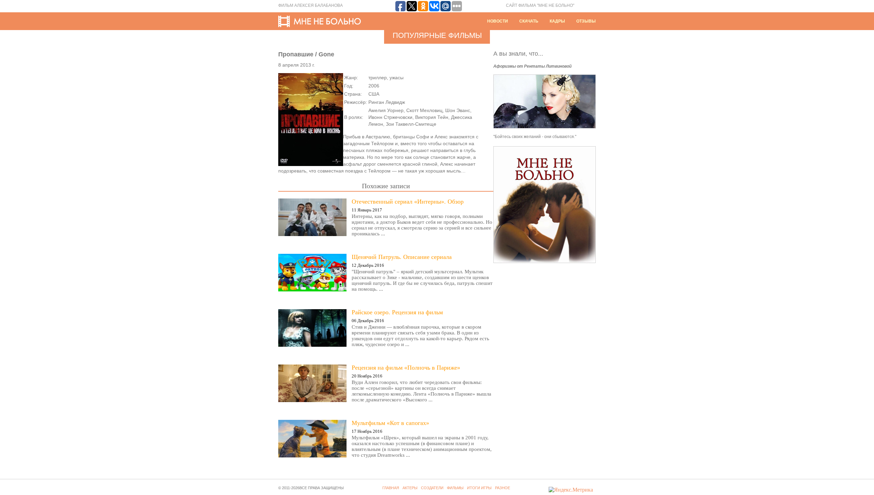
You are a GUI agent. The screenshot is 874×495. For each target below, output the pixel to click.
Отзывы (586, 21)
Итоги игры (479, 488)
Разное (502, 488)
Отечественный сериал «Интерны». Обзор (408, 201)
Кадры (557, 21)
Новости (497, 21)
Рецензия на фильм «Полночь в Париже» (406, 367)
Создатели (432, 488)
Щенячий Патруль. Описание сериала (402, 256)
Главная (390, 488)
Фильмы (455, 488)
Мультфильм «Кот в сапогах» (390, 423)
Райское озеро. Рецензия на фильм (397, 312)
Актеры (410, 488)
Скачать (528, 21)
